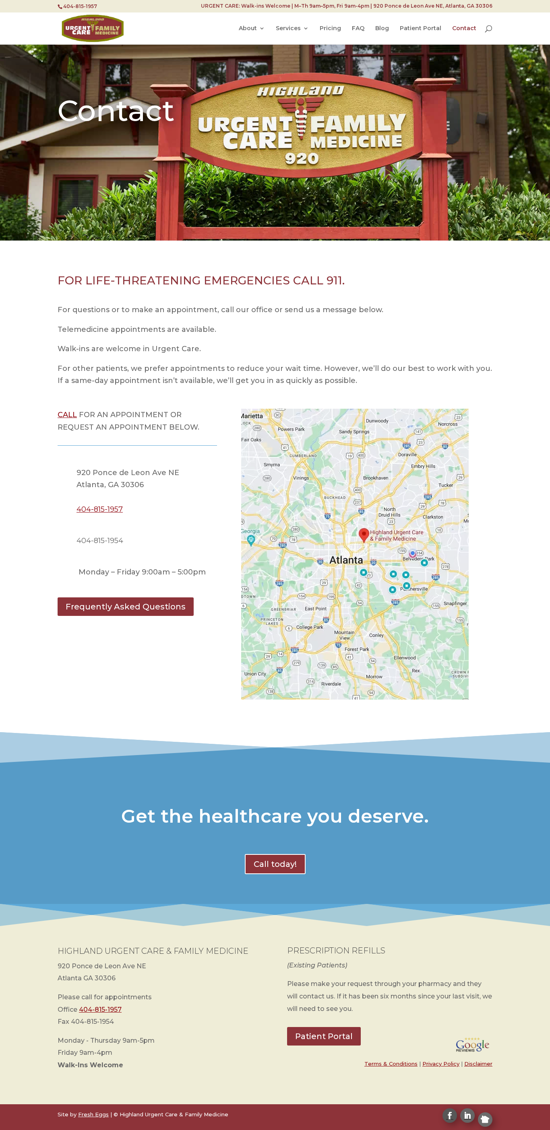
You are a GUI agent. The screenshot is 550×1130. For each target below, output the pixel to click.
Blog (382, 28)
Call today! (275, 864)
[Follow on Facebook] (449, 1115)
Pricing (330, 28)
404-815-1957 (100, 1009)
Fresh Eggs (93, 1114)
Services (288, 28)
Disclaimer (478, 1063)
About (248, 28)
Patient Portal (420, 28)
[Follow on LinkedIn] (467, 1115)
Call (67, 414)
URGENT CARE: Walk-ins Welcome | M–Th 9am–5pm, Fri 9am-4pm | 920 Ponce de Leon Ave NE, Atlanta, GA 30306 (346, 6)
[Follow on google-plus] (485, 1119)
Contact (464, 28)
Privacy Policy (440, 1063)
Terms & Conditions (391, 1063)
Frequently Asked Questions (126, 606)
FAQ (358, 28)
